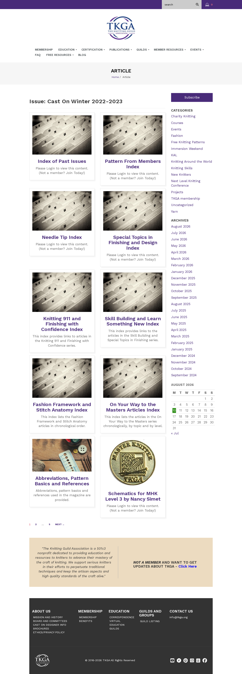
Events (196, 49)
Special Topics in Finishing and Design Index (133, 242)
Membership (44, 49)
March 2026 (180, 259)
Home (115, 77)
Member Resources (169, 49)
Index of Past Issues (62, 161)
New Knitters (181, 174)
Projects (177, 192)
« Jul (174, 433)
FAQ (38, 55)
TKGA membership (185, 198)
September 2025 (184, 297)
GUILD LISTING (150, 621)
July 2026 (178, 233)
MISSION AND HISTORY (48, 617)
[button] (209, 4)
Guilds (142, 49)
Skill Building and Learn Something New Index (133, 321)
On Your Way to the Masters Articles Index (133, 407)
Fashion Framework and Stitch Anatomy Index (62, 407)
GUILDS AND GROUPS (150, 613)
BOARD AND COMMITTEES (50, 620)
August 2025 (180, 304)
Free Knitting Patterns (188, 142)
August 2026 (180, 226)
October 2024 (181, 369)
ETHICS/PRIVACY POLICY (48, 632)
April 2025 (178, 330)
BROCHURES (41, 628)
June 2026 (179, 239)
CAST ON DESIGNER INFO (49, 624)
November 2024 (183, 362)
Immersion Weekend (187, 149)
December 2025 (183, 278)
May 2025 (178, 323)
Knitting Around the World (191, 161)
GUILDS (114, 628)
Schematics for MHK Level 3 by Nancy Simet (133, 496)
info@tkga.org (179, 617)
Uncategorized (182, 205)
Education (66, 49)
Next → (59, 524)
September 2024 (184, 375)
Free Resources (59, 55)
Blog (82, 55)
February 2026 (182, 265)
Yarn (174, 211)
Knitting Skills (181, 168)
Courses (177, 123)
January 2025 (181, 349)
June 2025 (179, 317)
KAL (174, 155)
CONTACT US (181, 611)
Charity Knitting (183, 116)
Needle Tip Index (62, 237)
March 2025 (180, 336)
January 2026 (181, 272)
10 (174, 410)
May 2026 (178, 246)
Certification (92, 49)
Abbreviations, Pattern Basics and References (62, 480)
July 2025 (178, 310)
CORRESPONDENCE (121, 617)
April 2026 (178, 252)
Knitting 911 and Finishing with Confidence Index (62, 324)
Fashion (177, 136)
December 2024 (183, 356)
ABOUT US (41, 611)
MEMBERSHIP (90, 611)
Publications (119, 49)
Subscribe (192, 97)
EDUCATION (119, 611)
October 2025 (181, 291)
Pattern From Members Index (133, 163)
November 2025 (183, 284)
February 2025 (182, 343)
